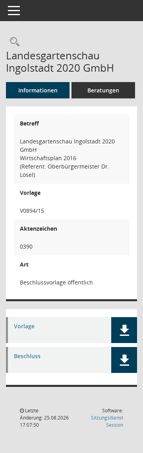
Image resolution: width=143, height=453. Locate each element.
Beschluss (27, 356)
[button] (124, 330)
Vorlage (24, 326)
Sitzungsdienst (107, 421)
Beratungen (103, 90)
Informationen (38, 90)
